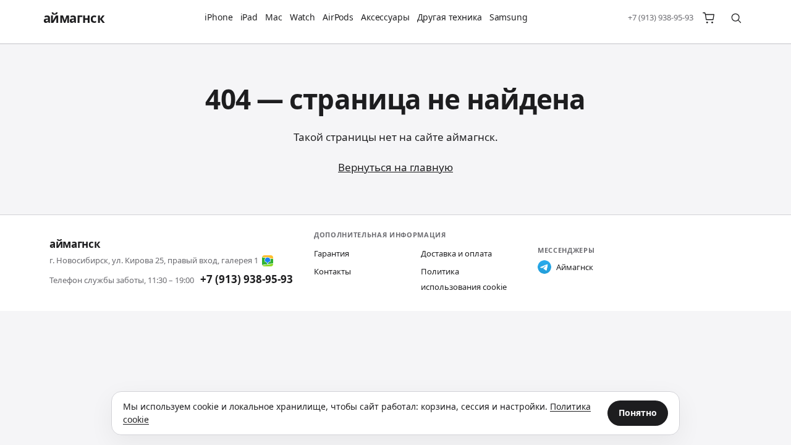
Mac (273, 17)
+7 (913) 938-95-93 (660, 17)
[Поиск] (736, 18)
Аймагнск (574, 267)
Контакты (332, 271)
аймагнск (73, 18)
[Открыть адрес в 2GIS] (267, 260)
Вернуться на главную (395, 167)
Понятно (638, 412)
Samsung (508, 17)
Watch (302, 17)
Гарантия (331, 253)
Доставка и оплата (456, 253)
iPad (249, 17)
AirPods (338, 17)
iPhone (218, 17)
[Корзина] (709, 18)
